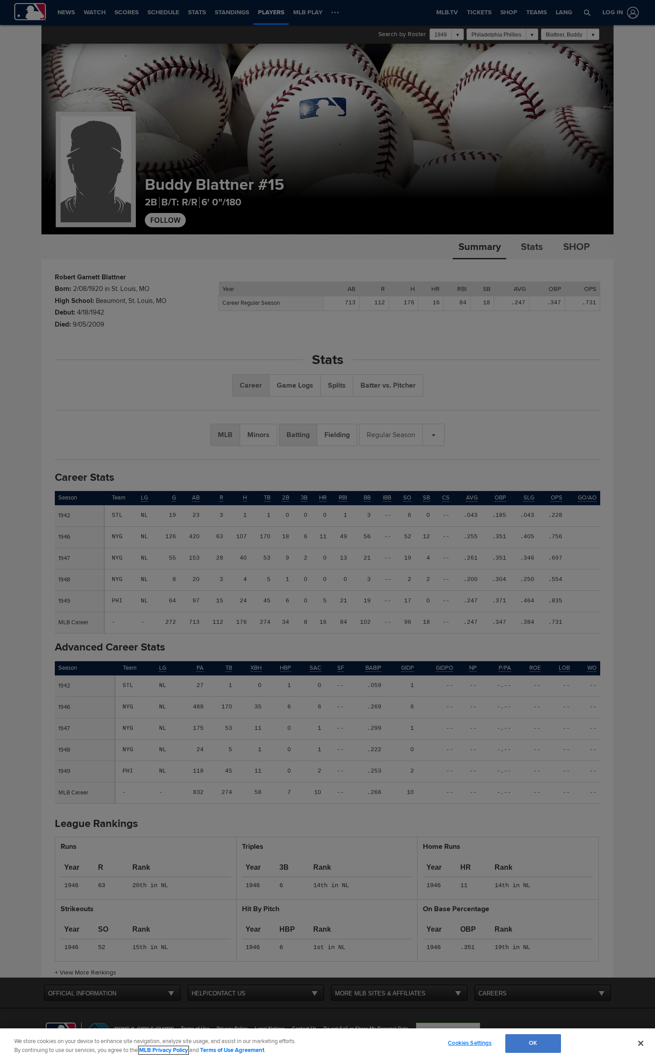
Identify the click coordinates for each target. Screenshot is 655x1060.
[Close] (641, 1043)
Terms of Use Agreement (232, 1050)
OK (533, 1043)
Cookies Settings (469, 1043)
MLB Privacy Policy (163, 1050)
